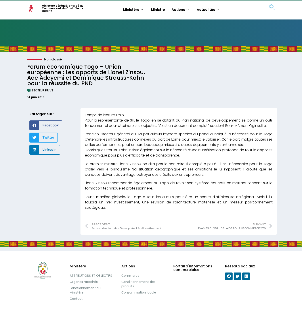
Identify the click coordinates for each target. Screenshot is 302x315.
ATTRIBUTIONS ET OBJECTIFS (91, 275)
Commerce (130, 275)
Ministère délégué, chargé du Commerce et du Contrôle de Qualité (63, 8)
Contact (76, 298)
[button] (45, 125)
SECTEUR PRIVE (42, 90)
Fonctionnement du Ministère (85, 290)
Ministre (158, 9)
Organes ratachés (84, 282)
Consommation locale (138, 292)
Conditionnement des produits (138, 284)
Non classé (53, 59)
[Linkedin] (246, 276)
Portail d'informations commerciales (192, 268)
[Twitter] (237, 276)
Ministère (131, 9)
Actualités (206, 9)
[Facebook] (229, 276)
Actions (178, 9)
